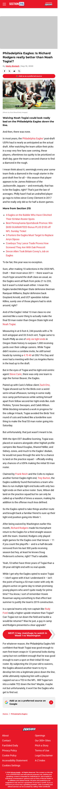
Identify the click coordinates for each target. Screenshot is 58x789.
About (5, 735)
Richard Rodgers (19, 527)
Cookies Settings (11, 765)
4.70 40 (27, 355)
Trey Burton (44, 478)
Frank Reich (21, 474)
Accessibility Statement (15, 760)
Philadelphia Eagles (32, 138)
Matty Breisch (12, 66)
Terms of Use (42, 750)
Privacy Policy (9, 750)
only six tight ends (35, 339)
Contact (6, 740)
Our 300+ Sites (43, 740)
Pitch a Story (41, 745)
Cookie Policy (9, 755)
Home (5, 714)
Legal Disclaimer (44, 755)
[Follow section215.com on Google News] (51, 702)
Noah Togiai (9, 324)
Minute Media (15, 772)
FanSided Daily (10, 745)
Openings (40, 735)
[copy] (19, 71)
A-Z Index (40, 760)
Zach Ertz (45, 385)
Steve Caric (15, 374)
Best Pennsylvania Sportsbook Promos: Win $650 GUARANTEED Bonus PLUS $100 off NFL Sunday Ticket (29, 227)
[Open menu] (4, 4)
